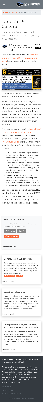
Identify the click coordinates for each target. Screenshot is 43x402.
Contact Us (6, 387)
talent (19, 275)
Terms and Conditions (11, 393)
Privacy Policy (8, 390)
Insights (14, 12)
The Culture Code (10, 142)
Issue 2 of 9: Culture (14, 219)
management (9, 275)
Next (20, 231)
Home (5, 12)
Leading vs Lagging (14, 292)
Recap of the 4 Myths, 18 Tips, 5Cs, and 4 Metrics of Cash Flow (21, 326)
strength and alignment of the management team (20, 57)
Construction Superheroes (18, 259)
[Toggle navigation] (4, 4)
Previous (11, 231)
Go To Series (12, 236)
